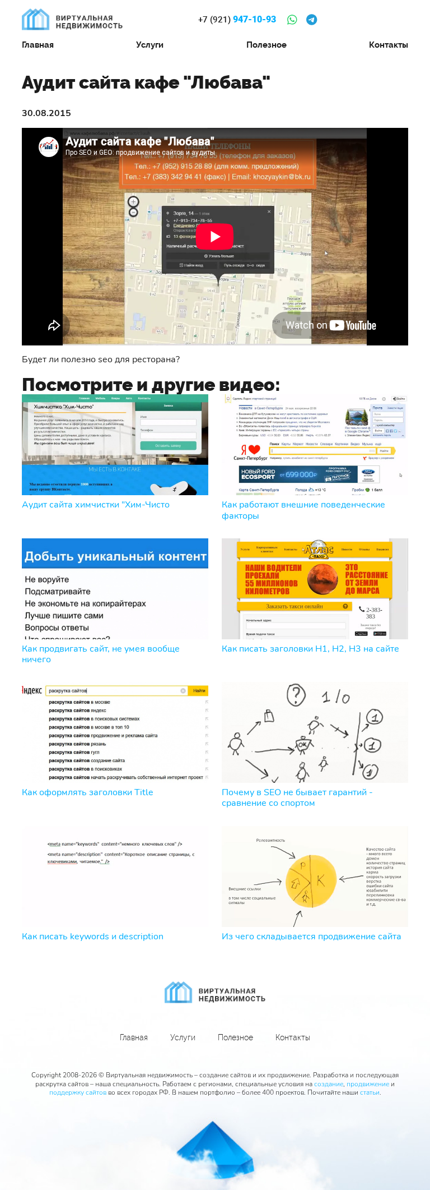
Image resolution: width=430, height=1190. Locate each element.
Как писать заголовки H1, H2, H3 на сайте (310, 649)
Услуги (149, 45)
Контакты (388, 45)
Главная (38, 45)
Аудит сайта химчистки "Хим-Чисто (96, 505)
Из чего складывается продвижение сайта (311, 936)
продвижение (368, 1084)
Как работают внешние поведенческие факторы (303, 510)
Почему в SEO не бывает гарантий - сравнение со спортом (297, 798)
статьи (370, 1092)
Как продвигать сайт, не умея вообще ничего (101, 654)
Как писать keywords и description (92, 936)
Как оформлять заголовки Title (87, 792)
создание (328, 1084)
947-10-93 (237, 20)
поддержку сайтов (77, 1092)
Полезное (266, 45)
